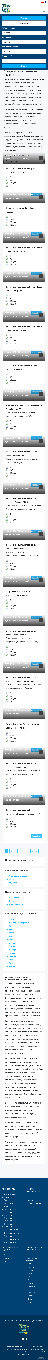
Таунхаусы (13, 883)
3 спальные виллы (11, 1236)
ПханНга (12, 956)
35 (27, 851)
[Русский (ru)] (42, 2)
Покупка (24, 23)
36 (32, 851)
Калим (11, 926)
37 (37, 851)
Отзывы (7, 1255)
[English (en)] (45, 2)
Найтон (12, 946)
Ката (11, 936)
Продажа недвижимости (33, 1190)
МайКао (12, 943)
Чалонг (12, 966)
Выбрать (7, 33)
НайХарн (12, 950)
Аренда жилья (8, 1189)
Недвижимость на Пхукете (11, 1248)
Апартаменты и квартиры (20, 876)
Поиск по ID (7, 56)
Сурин (11, 963)
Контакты (8, 1258)
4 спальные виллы (11, 1239)
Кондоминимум (16, 904)
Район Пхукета (8, 28)
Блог (6, 1261)
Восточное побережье (19, 923)
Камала (12, 929)
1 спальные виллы (11, 1230)
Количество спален (10, 47)
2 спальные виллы (11, 1233)
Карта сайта (25, 1354)
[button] (41, 158)
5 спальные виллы (11, 1243)
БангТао (12, 919)
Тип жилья (6, 37)
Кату (11, 939)
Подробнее (36, 836)
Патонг (12, 953)
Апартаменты (15, 898)
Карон (11, 933)
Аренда (24, 18)
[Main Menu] (44, 12)
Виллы (12, 879)
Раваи (11, 960)
